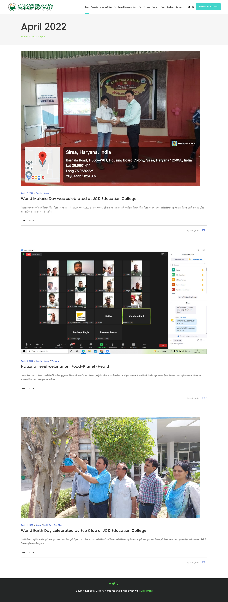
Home (24, 36)
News (46, 193)
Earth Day (48, 525)
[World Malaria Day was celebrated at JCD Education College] (110, 118)
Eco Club (58, 525)
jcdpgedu (194, 230)
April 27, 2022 (27, 193)
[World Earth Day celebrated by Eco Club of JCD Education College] (110, 467)
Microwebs (147, 590)
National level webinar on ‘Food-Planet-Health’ (66, 366)
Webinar (55, 361)
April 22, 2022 (27, 525)
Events (39, 193)
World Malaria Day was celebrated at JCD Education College (78, 198)
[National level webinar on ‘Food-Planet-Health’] (114, 301)
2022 (34, 36)
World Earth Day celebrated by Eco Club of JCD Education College (83, 530)
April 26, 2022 (27, 361)
